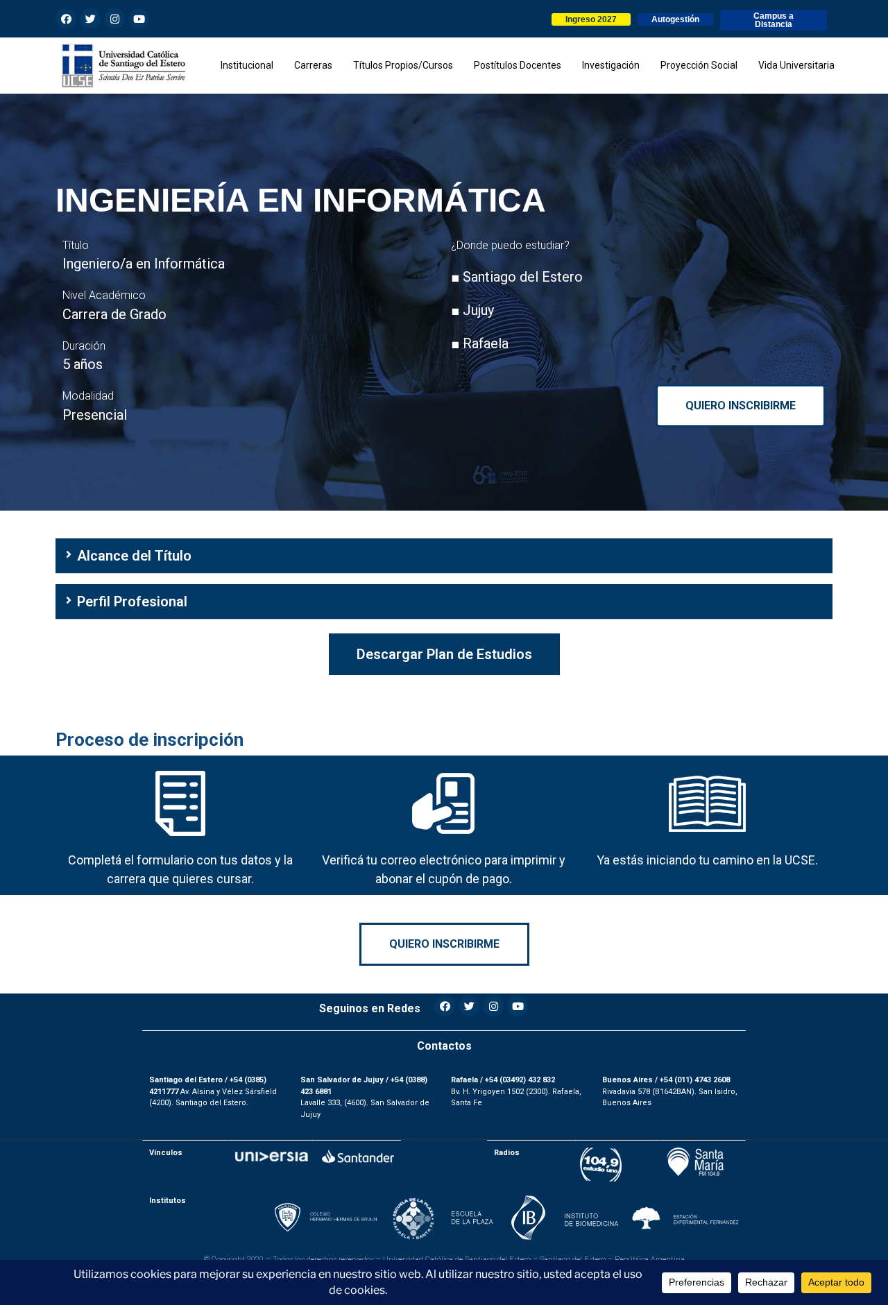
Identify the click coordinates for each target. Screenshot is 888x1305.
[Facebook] (66, 18)
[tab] (444, 556)
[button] (591, 19)
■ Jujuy (472, 310)
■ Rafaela (480, 343)
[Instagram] (114, 18)
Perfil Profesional (132, 601)
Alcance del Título (134, 555)
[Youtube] (138, 18)
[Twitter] (90, 18)
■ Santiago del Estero (517, 276)
